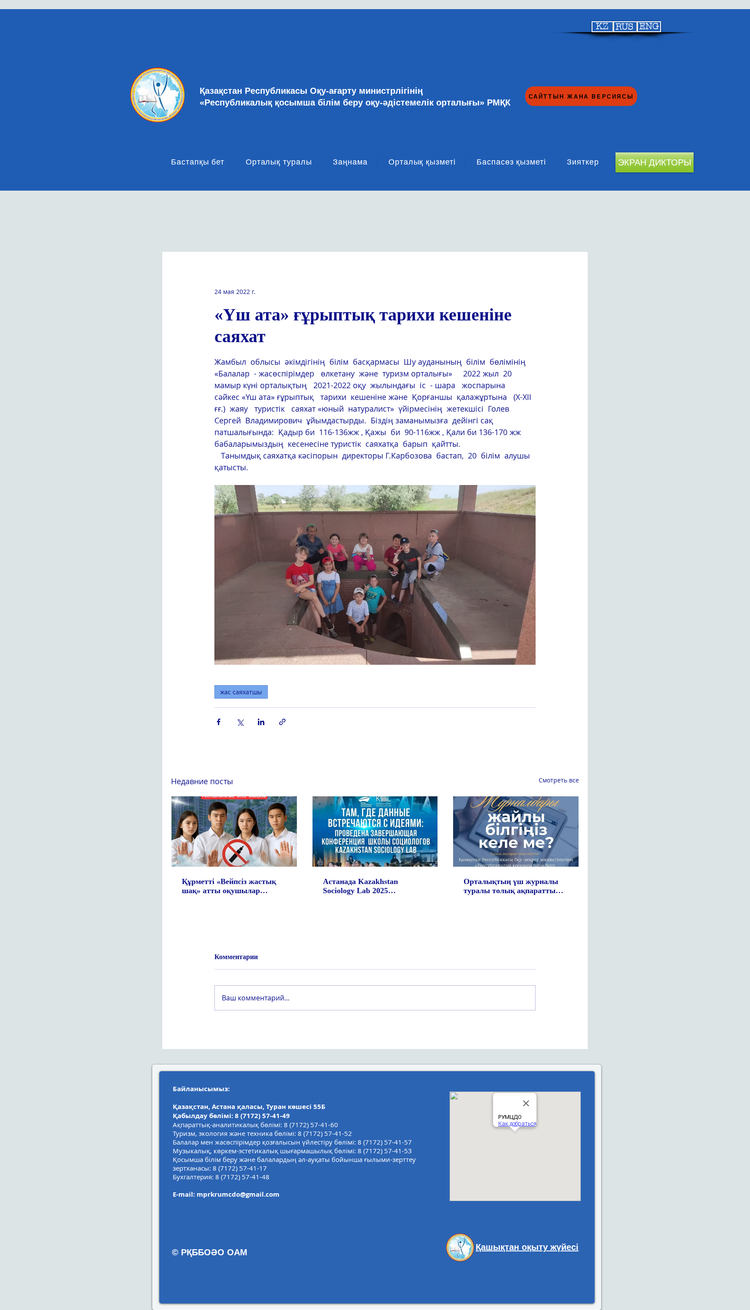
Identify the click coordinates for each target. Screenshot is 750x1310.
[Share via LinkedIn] (261, 722)
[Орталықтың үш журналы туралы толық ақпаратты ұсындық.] (516, 831)
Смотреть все (559, 780)
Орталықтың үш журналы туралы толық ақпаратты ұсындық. (511, 886)
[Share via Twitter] (240, 722)
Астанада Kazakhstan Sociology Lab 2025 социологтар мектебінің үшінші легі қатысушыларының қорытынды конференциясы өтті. (373, 886)
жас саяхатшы (241, 692)
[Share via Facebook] (218, 722)
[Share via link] (282, 722)
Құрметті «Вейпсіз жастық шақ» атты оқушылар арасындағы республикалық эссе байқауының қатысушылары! (232, 886)
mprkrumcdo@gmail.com (238, 1194)
